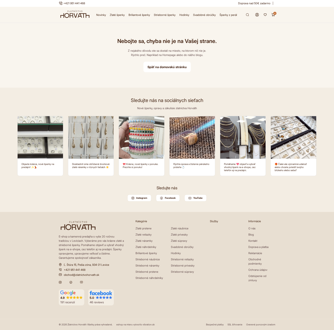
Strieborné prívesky (182, 265)
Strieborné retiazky (182, 259)
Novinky (101, 14)
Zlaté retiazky (143, 234)
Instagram (141, 197)
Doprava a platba (258, 247)
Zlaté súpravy (179, 240)
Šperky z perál (228, 14)
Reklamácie (255, 253)
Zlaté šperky (117, 14)
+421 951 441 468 (74, 3)
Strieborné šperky (165, 14)
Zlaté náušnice (179, 228)
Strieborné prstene (146, 271)
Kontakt (252, 240)
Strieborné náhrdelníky (149, 277)
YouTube (198, 197)
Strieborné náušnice (147, 259)
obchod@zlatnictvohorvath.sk (81, 274)
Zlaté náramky (144, 240)
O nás (252, 228)
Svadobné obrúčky (204, 14)
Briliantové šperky (139, 14)
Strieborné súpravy (182, 271)
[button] (71, 297)
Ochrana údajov (257, 269)
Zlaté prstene (143, 228)
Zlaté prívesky (179, 234)
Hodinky (184, 14)
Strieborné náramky (147, 265)
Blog (251, 234)
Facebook (170, 197)
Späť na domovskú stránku (167, 67)
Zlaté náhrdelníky (145, 247)
